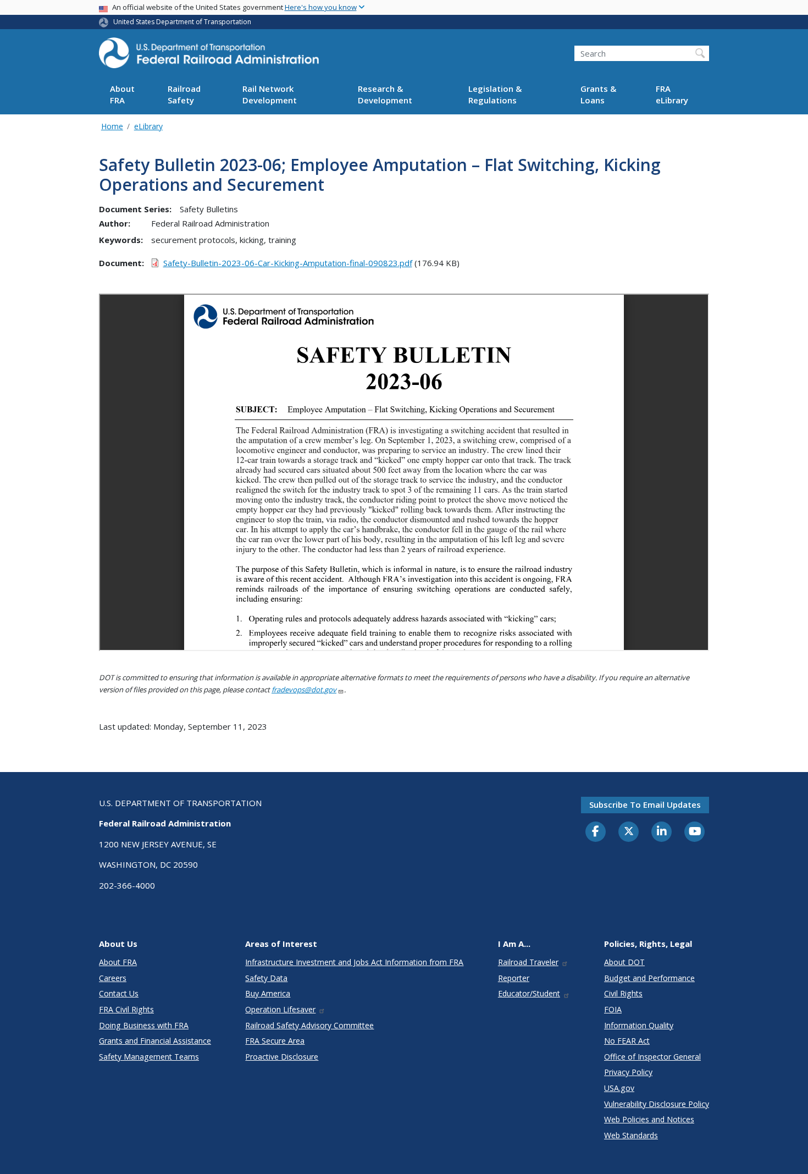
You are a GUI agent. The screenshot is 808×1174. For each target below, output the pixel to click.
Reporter (513, 978)
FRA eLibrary (672, 95)
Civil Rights (623, 993)
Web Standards (631, 1135)
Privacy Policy (628, 1072)
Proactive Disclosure (281, 1056)
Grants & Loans (598, 95)
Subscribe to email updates (645, 804)
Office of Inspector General (652, 1056)
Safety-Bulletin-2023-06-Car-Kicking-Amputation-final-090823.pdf (287, 262)
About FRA (122, 95)
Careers (112, 978)
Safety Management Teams (149, 1056)
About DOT (624, 962)
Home (112, 126)
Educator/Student (529, 993)
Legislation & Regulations (495, 95)
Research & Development (385, 95)
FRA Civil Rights (126, 1009)
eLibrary (148, 126)
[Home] (209, 56)
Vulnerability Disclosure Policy (656, 1104)
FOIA (613, 1009)
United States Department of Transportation (182, 21)
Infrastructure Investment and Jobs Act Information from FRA (354, 962)
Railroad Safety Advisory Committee (309, 1025)
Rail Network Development (269, 95)
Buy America (267, 993)
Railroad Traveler (528, 962)
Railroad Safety (184, 95)
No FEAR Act (627, 1040)
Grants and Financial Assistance (155, 1040)
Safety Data (266, 978)
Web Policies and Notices (649, 1119)
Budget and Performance (649, 978)
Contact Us (119, 993)
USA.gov (619, 1088)
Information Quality (638, 1025)
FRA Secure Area (275, 1040)
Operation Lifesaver (280, 1009)
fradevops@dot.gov (304, 690)
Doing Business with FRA (144, 1025)
